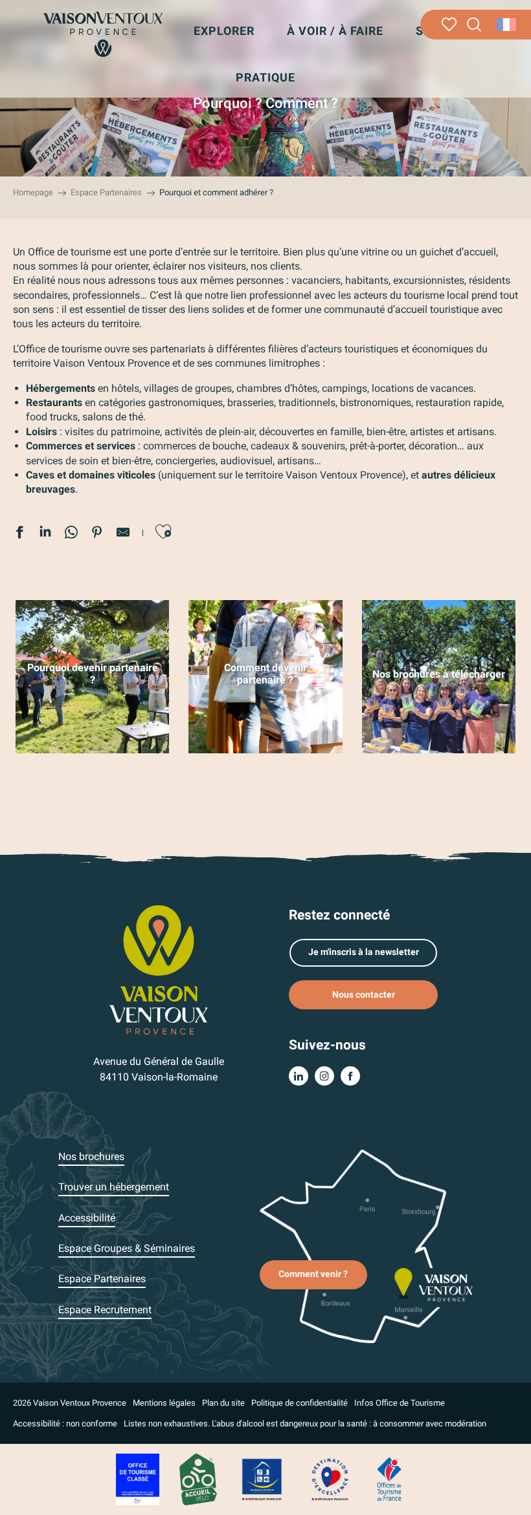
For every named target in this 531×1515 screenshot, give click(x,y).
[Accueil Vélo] (197, 1478)
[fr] (507, 25)
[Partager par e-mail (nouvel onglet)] (123, 534)
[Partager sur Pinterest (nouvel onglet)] (97, 534)
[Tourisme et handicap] (262, 1478)
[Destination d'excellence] (329, 1478)
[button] (474, 25)
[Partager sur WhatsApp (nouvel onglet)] (71, 534)
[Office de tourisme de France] (389, 1478)
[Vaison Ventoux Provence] (102, 34)
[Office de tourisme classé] (137, 1478)
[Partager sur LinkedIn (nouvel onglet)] (45, 534)
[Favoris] (449, 25)
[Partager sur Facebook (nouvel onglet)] (19, 534)
